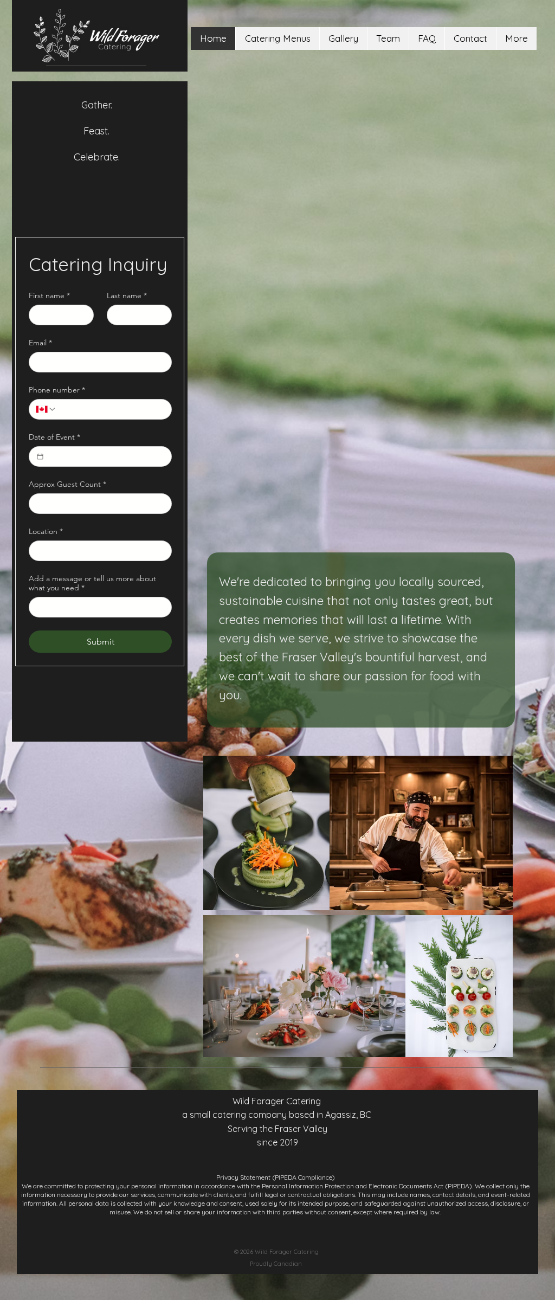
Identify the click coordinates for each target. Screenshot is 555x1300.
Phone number (57, 390)
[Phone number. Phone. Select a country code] (46, 409)
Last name (127, 295)
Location (46, 531)
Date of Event (54, 437)
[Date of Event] (40, 456)
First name (49, 295)
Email (40, 342)
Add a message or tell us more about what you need (92, 583)
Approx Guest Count (67, 484)
